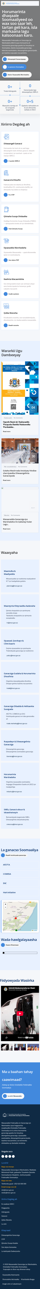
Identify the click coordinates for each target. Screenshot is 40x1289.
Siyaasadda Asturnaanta (10, 1275)
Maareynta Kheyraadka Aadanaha (19, 606)
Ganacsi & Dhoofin (12, 180)
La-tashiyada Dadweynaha (10, 1251)
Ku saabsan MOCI (7, 1204)
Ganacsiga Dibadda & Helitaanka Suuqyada (19, 708)
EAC (5, 883)
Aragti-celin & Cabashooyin (11, 1284)
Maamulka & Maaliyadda (10, 572)
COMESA (7, 874)
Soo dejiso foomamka (8, 1247)
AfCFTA (6, 864)
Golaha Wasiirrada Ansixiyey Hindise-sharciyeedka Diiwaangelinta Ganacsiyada (20, 473)
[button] (5, 904)
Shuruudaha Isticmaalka (10, 1279)
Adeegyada (5, 1212)
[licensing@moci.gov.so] (5, 756)
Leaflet (35, 930)
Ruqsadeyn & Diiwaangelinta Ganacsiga (17, 743)
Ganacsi (4, 1216)
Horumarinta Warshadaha (10, 775)
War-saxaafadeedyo (10, 466)
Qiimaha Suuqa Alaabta (9, 1243)
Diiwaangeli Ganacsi (13, 143)
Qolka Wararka (10, 313)
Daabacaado (8, 418)
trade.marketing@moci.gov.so (17, 724)
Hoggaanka (5, 1208)
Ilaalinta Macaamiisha (14, 279)
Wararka (6, 515)
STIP (3, 1239)
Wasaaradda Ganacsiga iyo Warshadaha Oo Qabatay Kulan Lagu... (17, 522)
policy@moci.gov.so (13, 656)
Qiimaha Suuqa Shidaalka (15, 216)
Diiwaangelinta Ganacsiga (10, 1235)
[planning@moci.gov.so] (5, 586)
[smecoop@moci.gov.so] (5, 824)
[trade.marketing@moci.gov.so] (5, 723)
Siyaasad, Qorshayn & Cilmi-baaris (14, 642)
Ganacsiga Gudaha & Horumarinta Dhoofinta (19, 675)
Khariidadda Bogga (27, 1279)
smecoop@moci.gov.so (15, 824)
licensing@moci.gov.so (14, 756)
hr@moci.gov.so (12, 623)
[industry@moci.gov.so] (5, 791)
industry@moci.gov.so (14, 792)
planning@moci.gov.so (14, 586)
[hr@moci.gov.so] (5, 622)
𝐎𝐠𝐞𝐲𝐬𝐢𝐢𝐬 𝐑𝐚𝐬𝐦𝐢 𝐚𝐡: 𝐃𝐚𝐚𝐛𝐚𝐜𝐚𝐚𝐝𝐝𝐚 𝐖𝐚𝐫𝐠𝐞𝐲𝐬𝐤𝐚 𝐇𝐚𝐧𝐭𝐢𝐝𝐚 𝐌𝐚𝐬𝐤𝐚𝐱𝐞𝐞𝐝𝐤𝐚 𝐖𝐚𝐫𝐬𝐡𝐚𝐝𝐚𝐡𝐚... (16, 424)
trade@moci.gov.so (13, 688)
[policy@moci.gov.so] (5, 655)
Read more (6, 431)
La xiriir (4, 1224)
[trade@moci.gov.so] (5, 688)
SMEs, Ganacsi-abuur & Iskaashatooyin (14, 811)
